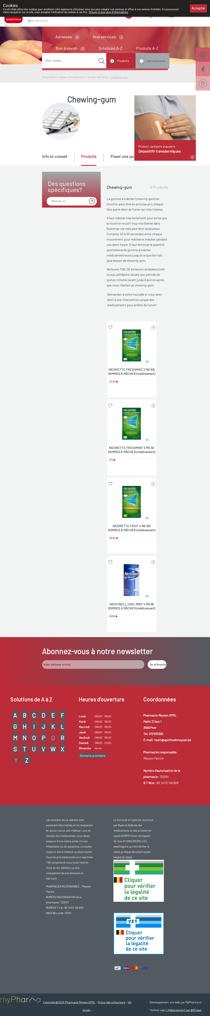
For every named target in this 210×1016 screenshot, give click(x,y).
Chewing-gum (119, 77)
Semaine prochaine (93, 755)
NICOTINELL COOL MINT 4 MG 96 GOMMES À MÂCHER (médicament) (131, 606)
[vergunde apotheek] (138, 880)
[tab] (58, 159)
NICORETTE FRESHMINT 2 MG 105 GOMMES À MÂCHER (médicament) (131, 371)
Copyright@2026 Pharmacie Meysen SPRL (69, 1002)
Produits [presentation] (88, 156)
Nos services (104, 36)
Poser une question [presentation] (128, 156)
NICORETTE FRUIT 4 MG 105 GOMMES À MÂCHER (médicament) (131, 528)
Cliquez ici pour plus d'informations (108, 12)
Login (182, 14)
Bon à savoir (66, 48)
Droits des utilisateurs (111, 1002)
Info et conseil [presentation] (54, 156)
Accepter (198, 8)
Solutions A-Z (110, 48)
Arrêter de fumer (98, 77)
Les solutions (155, 61)
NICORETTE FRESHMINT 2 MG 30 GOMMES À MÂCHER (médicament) (131, 450)
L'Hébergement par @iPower (184, 1010)
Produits (123, 61)
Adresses (63, 36)
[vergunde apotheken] (138, 933)
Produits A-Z (147, 48)
